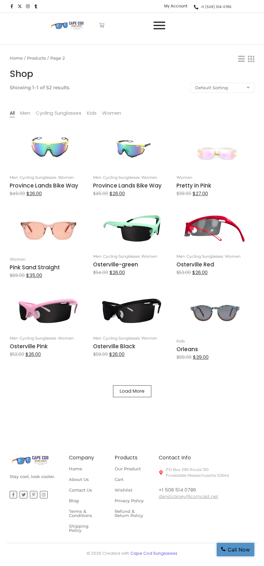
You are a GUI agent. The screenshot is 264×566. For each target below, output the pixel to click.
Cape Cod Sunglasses (153, 553)
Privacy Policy (129, 500)
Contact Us (80, 490)
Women (66, 177)
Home (16, 58)
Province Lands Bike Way (44, 185)
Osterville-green (115, 264)
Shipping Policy (79, 528)
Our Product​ (128, 468)
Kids (180, 341)
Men (14, 177)
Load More (132, 391)
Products (36, 58)
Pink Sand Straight (35, 267)
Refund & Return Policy (129, 513)
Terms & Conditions (80, 513)
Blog (74, 500)
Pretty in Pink (193, 185)
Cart (119, 479)
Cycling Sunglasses (38, 177)
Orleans (187, 349)
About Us (79, 479)
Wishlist (123, 490)
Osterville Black (114, 346)
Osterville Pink (29, 346)
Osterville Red (195, 264)
